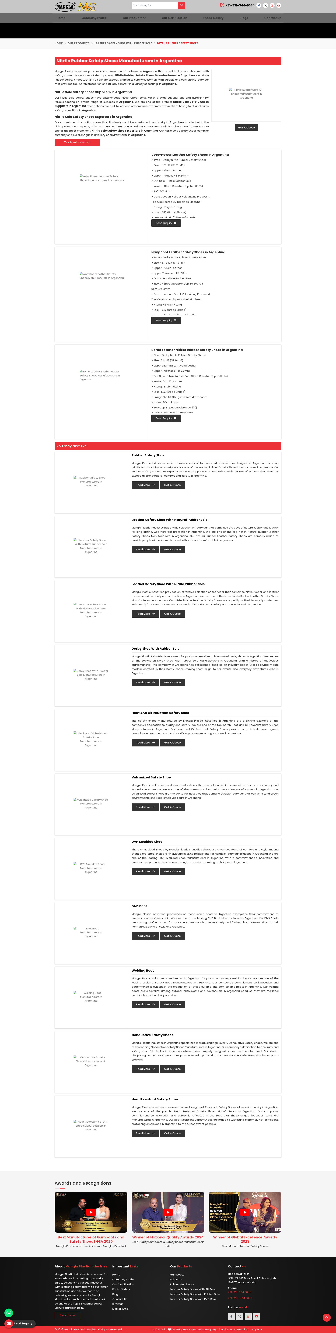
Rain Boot (176, 1279)
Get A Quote (246, 127)
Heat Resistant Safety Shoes (155, 1099)
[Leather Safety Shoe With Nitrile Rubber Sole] (91, 610)
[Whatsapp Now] (8, 1313)
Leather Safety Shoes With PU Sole (192, 1289)
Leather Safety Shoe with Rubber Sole (123, 43)
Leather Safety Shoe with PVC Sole (193, 1299)
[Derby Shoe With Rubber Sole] (91, 675)
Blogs (244, 18)
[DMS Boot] (91, 932)
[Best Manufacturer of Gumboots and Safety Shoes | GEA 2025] (91, 1212)
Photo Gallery (213, 18)
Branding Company (249, 1329)
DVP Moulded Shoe (147, 842)
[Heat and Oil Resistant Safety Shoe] (91, 739)
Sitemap (118, 1304)
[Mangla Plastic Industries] (76, 6)
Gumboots (177, 1274)
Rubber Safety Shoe (148, 455)
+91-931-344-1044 (239, 5)
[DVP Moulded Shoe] (91, 868)
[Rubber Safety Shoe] (91, 482)
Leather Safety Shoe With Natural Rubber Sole (170, 520)
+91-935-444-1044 (240, 1298)
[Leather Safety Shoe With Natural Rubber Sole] (91, 546)
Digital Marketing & (224, 1329)
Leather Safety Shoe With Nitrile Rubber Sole (168, 584)
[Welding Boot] (91, 997)
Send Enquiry (164, 223)
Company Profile (94, 18)
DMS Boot (139, 906)
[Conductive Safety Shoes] (91, 1061)
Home (61, 18)
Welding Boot (143, 970)
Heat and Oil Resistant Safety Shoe (160, 713)
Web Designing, (201, 1329)
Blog (115, 1294)
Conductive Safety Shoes (152, 1035)
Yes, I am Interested (77, 142)
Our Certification (174, 18)
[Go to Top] (327, 1318)
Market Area (120, 1309)
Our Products (132, 18)
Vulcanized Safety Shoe (151, 777)
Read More (143, 485)
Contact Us (272, 18)
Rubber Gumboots (182, 1284)
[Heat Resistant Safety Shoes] (91, 1126)
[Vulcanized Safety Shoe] (91, 804)
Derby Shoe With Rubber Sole (156, 648)
